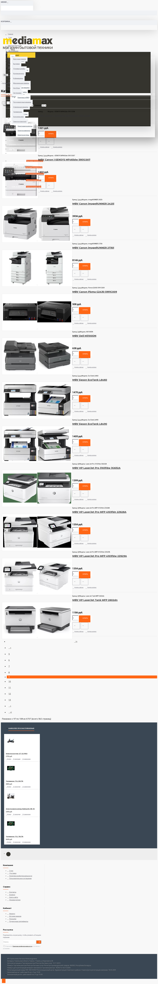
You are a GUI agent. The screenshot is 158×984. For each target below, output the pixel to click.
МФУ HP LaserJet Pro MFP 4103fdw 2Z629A (99, 556)
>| (11, 712)
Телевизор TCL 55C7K (14, 781)
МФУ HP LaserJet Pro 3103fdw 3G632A (96, 467)
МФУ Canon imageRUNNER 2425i (93, 203)
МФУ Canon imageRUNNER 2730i (93, 247)
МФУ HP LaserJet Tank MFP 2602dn (95, 600)
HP (78, 464)
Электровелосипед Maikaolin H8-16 (20, 809)
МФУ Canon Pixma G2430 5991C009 (94, 291)
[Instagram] (8, 854)
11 (9, 687)
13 (9, 700)
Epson (79, 376)
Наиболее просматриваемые (21, 728)
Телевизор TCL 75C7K (14, 836)
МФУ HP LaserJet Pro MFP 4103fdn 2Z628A (99, 512)
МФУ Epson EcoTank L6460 (89, 379)
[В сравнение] (50, 141)
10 (9, 681)
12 (9, 694)
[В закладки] (42, 141)
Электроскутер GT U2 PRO (16, 753)
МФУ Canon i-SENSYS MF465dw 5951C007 (64, 159)
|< (76, 641)
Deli (78, 332)
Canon (45, 155)
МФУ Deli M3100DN (84, 335)
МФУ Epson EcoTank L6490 (89, 423)
